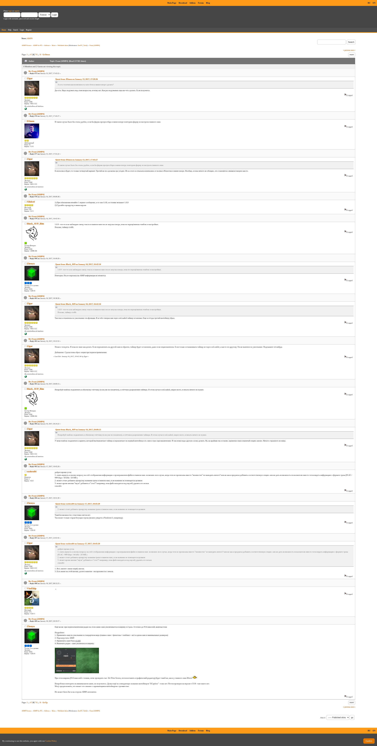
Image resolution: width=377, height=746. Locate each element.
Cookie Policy (51, 741)
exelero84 (31, 471)
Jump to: (323, 717)
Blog (208, 3)
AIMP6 (30, 38)
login (10, 11)
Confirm (369, 741)
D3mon (30, 121)
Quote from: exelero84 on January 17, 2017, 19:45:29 (77, 504)
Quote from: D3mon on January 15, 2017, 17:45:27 (76, 160)
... (29, 55)
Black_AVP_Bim (35, 223)
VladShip (31, 588)
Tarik (85, 45)
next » (353, 50)
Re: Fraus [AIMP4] (36, 71)
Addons (192, 3)
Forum (201, 3)
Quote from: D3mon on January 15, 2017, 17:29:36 (76, 79)
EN (374, 3)
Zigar (30, 78)
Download (183, 3)
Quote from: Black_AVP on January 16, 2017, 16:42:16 (78, 264)
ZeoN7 (80, 45)
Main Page (171, 3)
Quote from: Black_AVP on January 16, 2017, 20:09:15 (78, 429)
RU (369, 3)
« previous (346, 50)
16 (40, 55)
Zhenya (31, 263)
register (16, 11)
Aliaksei (31, 201)
